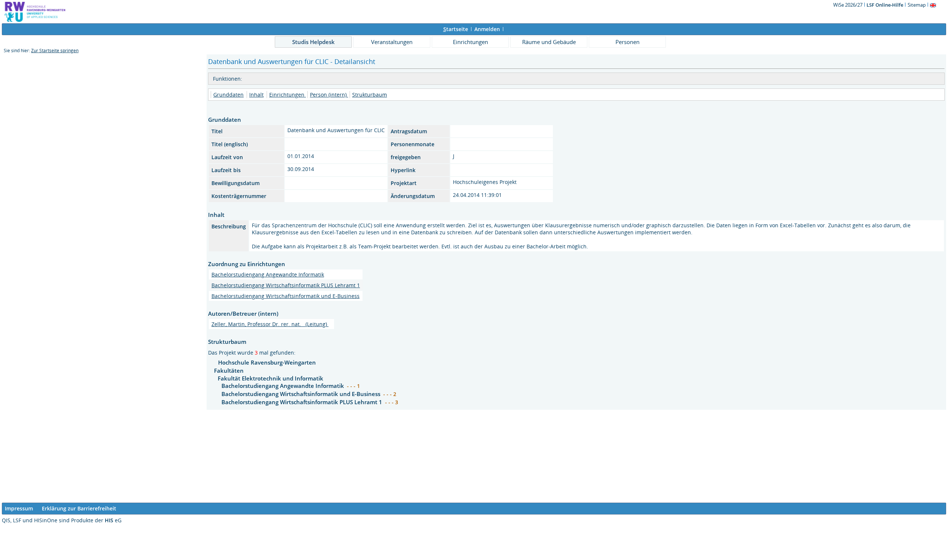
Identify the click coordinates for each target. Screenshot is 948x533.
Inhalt (256, 94)
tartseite (455, 29)
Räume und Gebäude (549, 42)
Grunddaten (228, 94)
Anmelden (487, 29)
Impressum (19, 508)
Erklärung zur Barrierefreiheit (79, 508)
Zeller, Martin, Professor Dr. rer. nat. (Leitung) (269, 324)
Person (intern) (329, 94)
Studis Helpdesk (313, 42)
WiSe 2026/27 (848, 4)
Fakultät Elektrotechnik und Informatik (270, 378)
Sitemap (917, 4)
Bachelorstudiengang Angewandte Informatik (267, 274)
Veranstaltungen (392, 42)
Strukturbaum (369, 94)
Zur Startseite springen (55, 50)
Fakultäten (229, 370)
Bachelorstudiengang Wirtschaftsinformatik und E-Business (285, 295)
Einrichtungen (470, 42)
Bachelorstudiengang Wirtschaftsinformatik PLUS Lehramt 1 (285, 285)
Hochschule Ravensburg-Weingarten (267, 362)
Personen (627, 42)
